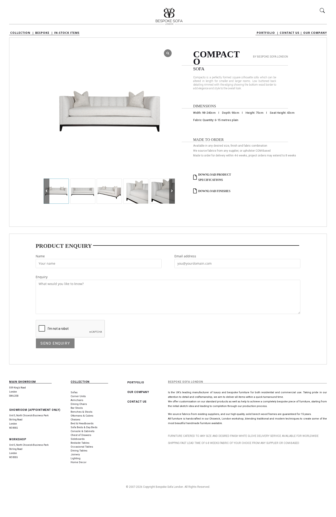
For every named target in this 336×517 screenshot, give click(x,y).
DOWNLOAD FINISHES (214, 191)
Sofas (74, 392)
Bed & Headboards (82, 423)
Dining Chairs (79, 404)
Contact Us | (291, 33)
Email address (185, 256)
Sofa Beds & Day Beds (84, 427)
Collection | (22, 33)
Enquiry (42, 277)
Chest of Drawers (81, 435)
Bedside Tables (80, 442)
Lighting (75, 458)
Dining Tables (79, 450)
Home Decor (78, 462)
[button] (172, 191)
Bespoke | (44, 33)
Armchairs (77, 400)
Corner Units (78, 396)
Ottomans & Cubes (82, 415)
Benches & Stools (81, 411)
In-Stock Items (67, 33)
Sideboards (78, 439)
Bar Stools (77, 407)
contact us (137, 401)
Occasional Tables (82, 446)
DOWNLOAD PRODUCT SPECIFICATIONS (214, 177)
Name (40, 256)
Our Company (315, 33)
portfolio (135, 382)
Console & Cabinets (82, 431)
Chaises (75, 419)
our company (138, 392)
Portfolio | (268, 33)
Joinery (75, 454)
